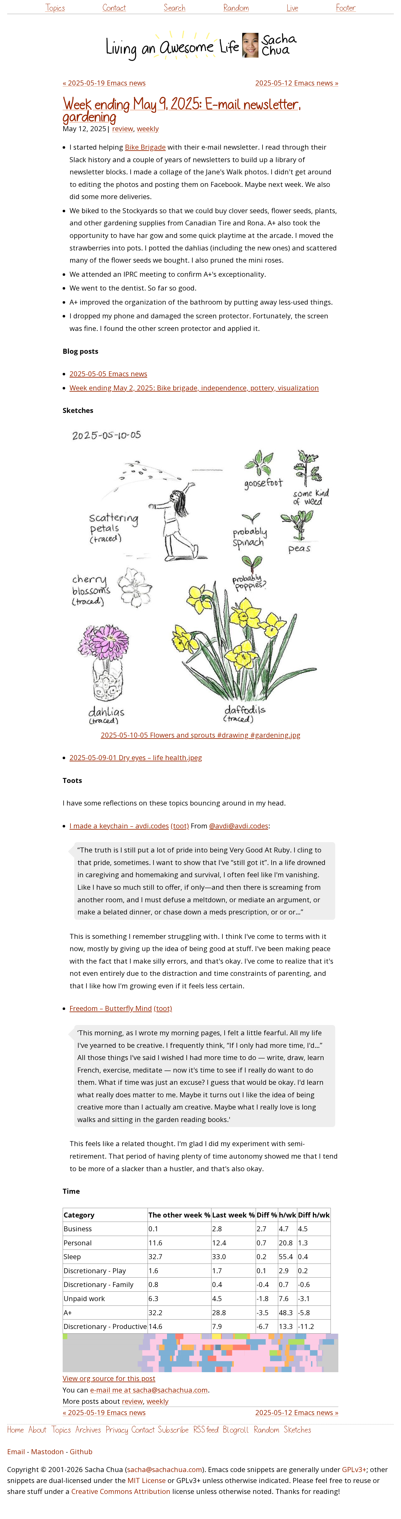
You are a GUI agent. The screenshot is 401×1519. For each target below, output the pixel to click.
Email (16, 1451)
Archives (88, 1430)
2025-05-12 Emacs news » (296, 82)
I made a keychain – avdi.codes (119, 825)
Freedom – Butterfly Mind (111, 1008)
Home (15, 1430)
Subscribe (173, 1430)
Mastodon (47, 1451)
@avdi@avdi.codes (238, 825)
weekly (148, 128)
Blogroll (236, 1430)
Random (236, 8)
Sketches (297, 1430)
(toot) (180, 825)
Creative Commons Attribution (120, 1491)
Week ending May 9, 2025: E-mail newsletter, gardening (182, 110)
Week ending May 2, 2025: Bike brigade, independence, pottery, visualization (194, 387)
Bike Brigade (145, 147)
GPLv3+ (354, 1469)
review (122, 128)
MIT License (147, 1480)
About (37, 1430)
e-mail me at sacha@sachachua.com (149, 1389)
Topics (55, 8)
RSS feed (205, 1430)
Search (174, 8)
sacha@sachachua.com (164, 1469)
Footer (346, 8)
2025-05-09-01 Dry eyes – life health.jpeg (136, 757)
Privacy (117, 1430)
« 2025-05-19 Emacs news (104, 82)
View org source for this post (109, 1378)
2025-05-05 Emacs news (108, 373)
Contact (114, 8)
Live (292, 8)
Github (81, 1451)
